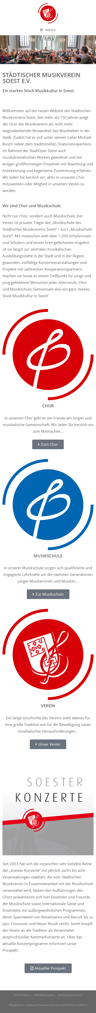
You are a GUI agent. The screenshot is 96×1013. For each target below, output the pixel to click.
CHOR (48, 406)
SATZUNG (21, 995)
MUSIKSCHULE (48, 556)
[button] (5, 50)
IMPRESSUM (43, 995)
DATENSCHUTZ (70, 995)
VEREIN (48, 705)
